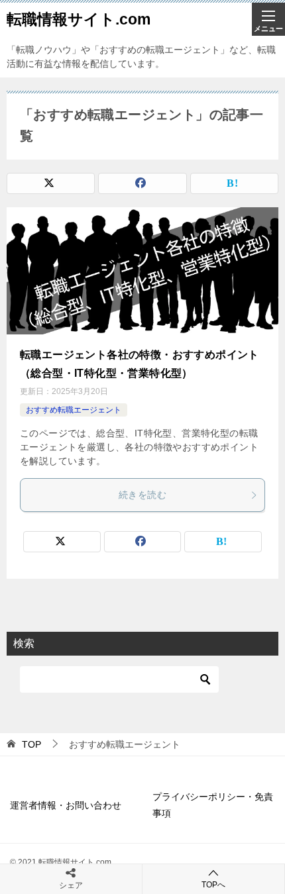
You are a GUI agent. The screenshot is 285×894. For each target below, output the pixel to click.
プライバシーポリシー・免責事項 (212, 805)
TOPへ (213, 884)
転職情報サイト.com (78, 19)
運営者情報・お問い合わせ (65, 805)
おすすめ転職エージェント (73, 410)
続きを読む (142, 494)
